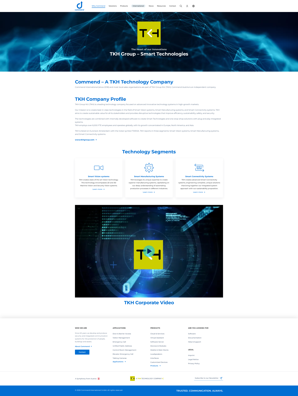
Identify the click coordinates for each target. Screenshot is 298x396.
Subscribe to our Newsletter (207, 378)
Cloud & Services (157, 334)
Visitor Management (121, 338)
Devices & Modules (158, 346)
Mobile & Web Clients (159, 350)
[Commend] (79, 6)
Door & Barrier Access (122, 334)
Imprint (191, 355)
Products (124, 6)
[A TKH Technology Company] (146, 378)
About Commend (82, 346)
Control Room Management (124, 350)
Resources (161, 6)
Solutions (113, 6)
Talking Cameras (120, 358)
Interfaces (154, 358)
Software (192, 334)
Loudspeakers (156, 354)
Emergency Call (119, 342)
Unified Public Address (122, 346)
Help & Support (194, 342)
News (151, 6)
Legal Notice (193, 359)
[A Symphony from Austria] (87, 378)
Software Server (157, 342)
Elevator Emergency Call (123, 354)
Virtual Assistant (157, 338)
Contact (172, 6)
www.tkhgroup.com (84, 140)
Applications (118, 362)
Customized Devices (159, 362)
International (138, 6)
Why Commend (98, 6)
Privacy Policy (194, 363)
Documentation (194, 338)
